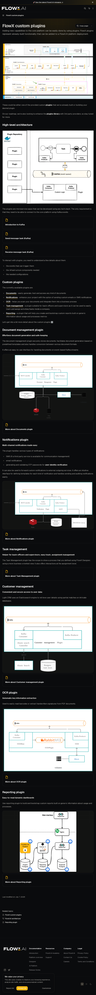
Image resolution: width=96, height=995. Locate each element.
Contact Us (68, 957)
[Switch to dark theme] (90, 984)
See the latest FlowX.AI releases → (49, 2)
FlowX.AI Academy (52, 953)
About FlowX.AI (69, 953)
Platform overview (36, 957)
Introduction (33, 953)
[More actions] (93, 8)
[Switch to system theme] (82, 984)
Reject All (10, 988)
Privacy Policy (83, 953)
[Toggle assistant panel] (89, 8)
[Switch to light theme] (86, 984)
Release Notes (34, 970)
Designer (32, 962)
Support (49, 957)
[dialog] (28, 982)
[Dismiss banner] (92, 2)
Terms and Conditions (86, 962)
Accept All (22, 988)
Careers (66, 962)
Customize (46, 988)
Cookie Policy (83, 957)
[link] (48, 222)
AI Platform (33, 966)
